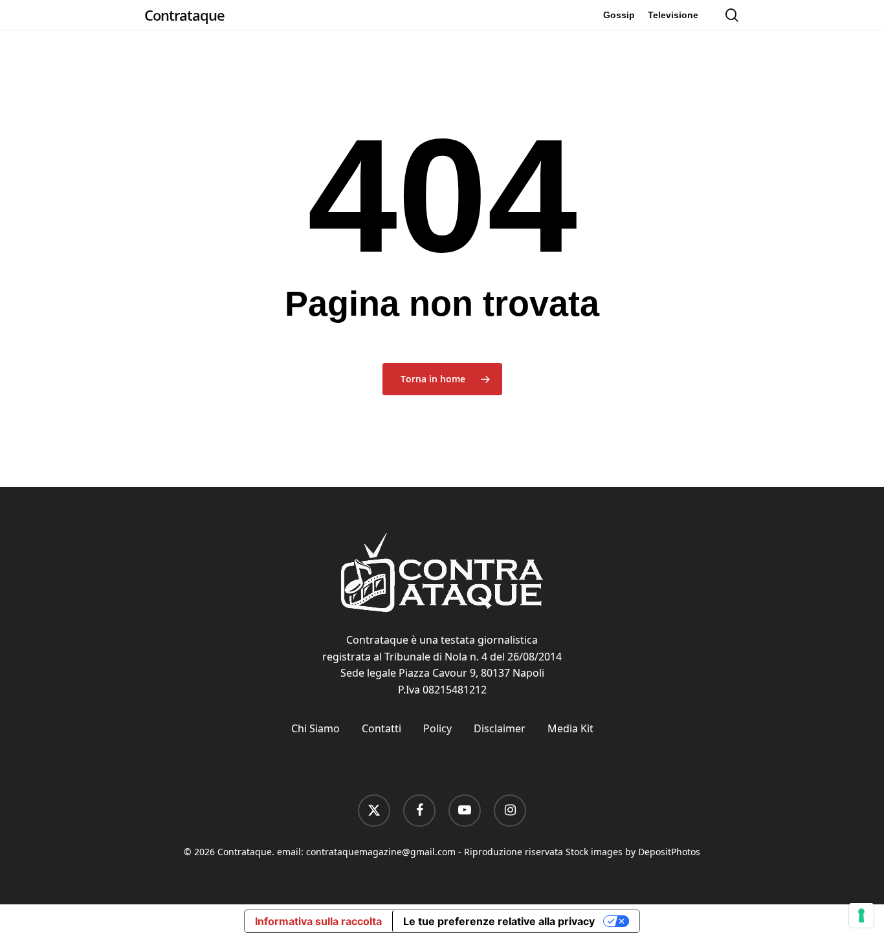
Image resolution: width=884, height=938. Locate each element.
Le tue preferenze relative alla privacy (499, 921)
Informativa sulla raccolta (318, 921)
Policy (437, 728)
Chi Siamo (315, 728)
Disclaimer (499, 728)
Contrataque (184, 15)
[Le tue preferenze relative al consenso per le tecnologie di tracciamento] (861, 915)
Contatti (381, 728)
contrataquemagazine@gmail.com (381, 851)
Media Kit (570, 728)
